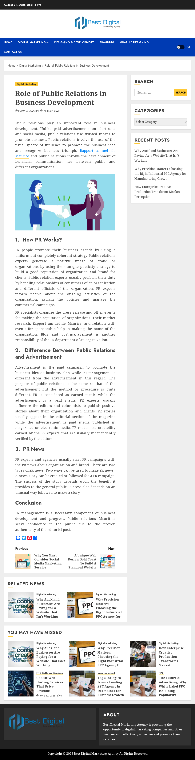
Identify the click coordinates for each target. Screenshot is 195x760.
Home (8, 42)
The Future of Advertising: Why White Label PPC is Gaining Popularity (173, 686)
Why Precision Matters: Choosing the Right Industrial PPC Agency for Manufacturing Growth (109, 612)
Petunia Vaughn (28, 111)
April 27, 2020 (52, 111)
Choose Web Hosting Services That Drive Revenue (49, 684)
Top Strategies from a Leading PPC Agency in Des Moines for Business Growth (111, 686)
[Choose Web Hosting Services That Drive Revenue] (21, 683)
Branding (107, 42)
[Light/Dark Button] (181, 47)
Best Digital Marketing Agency (96, 753)
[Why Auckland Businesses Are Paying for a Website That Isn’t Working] (21, 605)
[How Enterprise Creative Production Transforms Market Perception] (143, 654)
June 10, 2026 (48, 695)
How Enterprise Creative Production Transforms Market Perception (157, 192)
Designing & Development (74, 42)
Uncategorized (106, 673)
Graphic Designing (134, 42)
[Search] (188, 47)
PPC (161, 673)
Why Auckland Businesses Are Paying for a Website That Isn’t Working (48, 608)
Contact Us (13, 52)
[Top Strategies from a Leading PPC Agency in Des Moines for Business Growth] (82, 683)
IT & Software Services (49, 673)
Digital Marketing (32, 42)
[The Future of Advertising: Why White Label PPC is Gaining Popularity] (143, 683)
